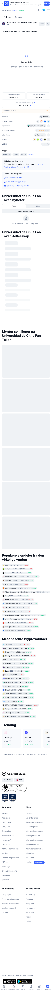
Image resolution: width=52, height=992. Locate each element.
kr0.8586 (14, 617)
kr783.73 (19, 625)
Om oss (29, 756)
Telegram (30, 846)
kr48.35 (17, 655)
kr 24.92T (15, 10)
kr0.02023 (17, 587)
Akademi (5, 756)
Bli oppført (6, 837)
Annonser (6, 760)
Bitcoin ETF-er (8, 778)
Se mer (46, 241)
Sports (16, 154)
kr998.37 (17, 610)
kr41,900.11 (19, 636)
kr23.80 (21, 648)
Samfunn (29, 842)
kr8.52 (17, 621)
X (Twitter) (30, 837)
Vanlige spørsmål (9, 851)
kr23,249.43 (19, 606)
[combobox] (26, 85)
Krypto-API (6, 783)
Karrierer (29, 805)
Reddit (28, 859)
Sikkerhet (30, 800)
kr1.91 (16, 629)
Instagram (30, 851)
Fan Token (6, 154)
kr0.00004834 (20, 659)
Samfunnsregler (32, 787)
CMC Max (6, 769)
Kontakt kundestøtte (10, 846)
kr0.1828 (20, 598)
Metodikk (30, 796)
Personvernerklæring (34, 765)
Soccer (23, 154)
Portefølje (6, 809)
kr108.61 (17, 633)
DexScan (5, 787)
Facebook (30, 855)
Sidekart (5, 822)
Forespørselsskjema (10, 842)
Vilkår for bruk (32, 760)
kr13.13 (15, 602)
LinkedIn (29, 864)
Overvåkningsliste (9, 813)
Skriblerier (6, 818)
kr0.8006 (18, 651)
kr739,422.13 (18, 595)
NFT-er (5, 805)
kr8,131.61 (17, 614)
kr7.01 (14, 644)
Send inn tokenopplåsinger (16, 182)
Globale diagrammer (10, 800)
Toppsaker (6, 774)
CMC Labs (6, 765)
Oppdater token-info (14, 178)
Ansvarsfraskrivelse (34, 791)
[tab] (32, 80)
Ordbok (5, 855)
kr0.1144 (19, 591)
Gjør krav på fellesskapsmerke (17, 186)
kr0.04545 (19, 640)
